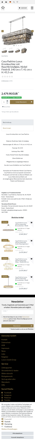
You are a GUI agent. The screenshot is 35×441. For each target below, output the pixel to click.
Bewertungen (7, 128)
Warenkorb (5, 382)
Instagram (7, 395)
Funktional (8, 427)
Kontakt (4, 340)
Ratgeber (4, 357)
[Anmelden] (2, 2)
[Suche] (14, 2)
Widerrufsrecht (7, 373)
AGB (3, 345)
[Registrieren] (6, 2)
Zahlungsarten (6, 368)
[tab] (17, 122)
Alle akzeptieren (17, 433)
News (3, 351)
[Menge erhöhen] (7, 101)
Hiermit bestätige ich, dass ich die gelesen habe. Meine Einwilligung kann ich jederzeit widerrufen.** (17, 319)
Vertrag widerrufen (8, 379)
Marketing (8, 424)
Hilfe (3, 385)
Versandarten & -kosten (9, 370)
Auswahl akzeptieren (17, 437)
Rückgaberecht (6, 376)
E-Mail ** (5, 311)
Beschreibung (7, 122)
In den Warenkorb (21, 102)
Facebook (7, 393)
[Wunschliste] (17, 2)
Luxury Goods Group (8, 360)
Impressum (5, 348)
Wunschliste (6, 106)
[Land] (10, 2)
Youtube (7, 400)
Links (3, 354)
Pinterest (7, 398)
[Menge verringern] (7, 103)
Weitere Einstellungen (9, 429)
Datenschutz (5, 342)
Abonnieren (16, 326)
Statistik (7, 422)
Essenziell (8, 419)
